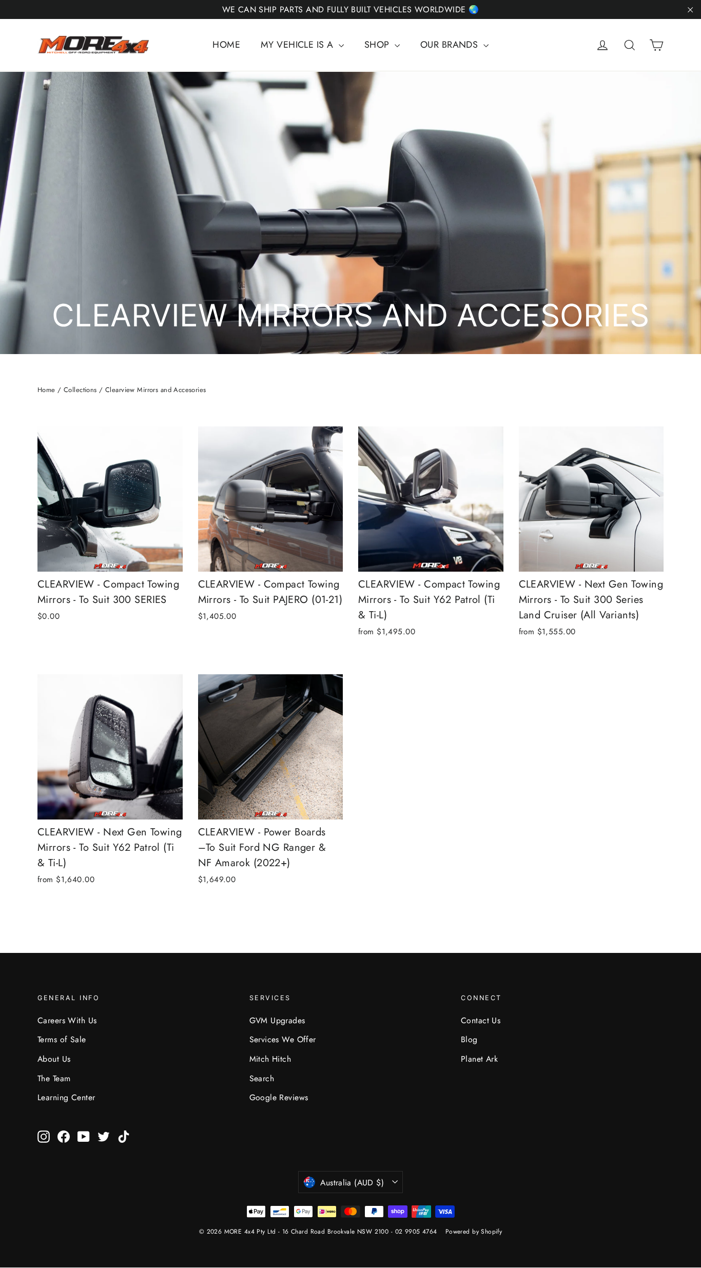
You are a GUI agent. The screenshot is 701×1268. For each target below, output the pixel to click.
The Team (53, 1078)
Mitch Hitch (270, 1059)
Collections (80, 390)
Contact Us (480, 1020)
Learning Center (66, 1097)
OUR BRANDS (450, 44)
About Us (53, 1059)
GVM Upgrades (277, 1020)
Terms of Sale (61, 1039)
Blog (469, 1039)
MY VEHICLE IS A (298, 44)
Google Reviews (278, 1097)
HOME (226, 44)
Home (46, 390)
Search (262, 1078)
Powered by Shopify (473, 1231)
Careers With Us (66, 1020)
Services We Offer (282, 1039)
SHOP (378, 44)
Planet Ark (479, 1059)
